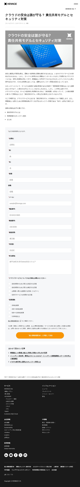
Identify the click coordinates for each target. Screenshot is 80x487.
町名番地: (12, 256)
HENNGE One (71, 9)
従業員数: (12, 300)
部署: (11, 174)
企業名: (11, 138)
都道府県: (12, 232)
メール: (11, 197)
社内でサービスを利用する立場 (22, 295)
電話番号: (12, 209)
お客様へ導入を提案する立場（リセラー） (25, 291)
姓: (10, 150)
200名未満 (15, 305)
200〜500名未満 (17, 309)
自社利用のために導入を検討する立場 (24, 287)
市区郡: (11, 244)
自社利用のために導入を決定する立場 (24, 284)
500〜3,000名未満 (18, 313)
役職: (10, 185)
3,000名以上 (16, 316)
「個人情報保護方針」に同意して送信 (40, 335)
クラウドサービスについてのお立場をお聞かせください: (27, 278)
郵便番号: (12, 220)
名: (10, 162)
